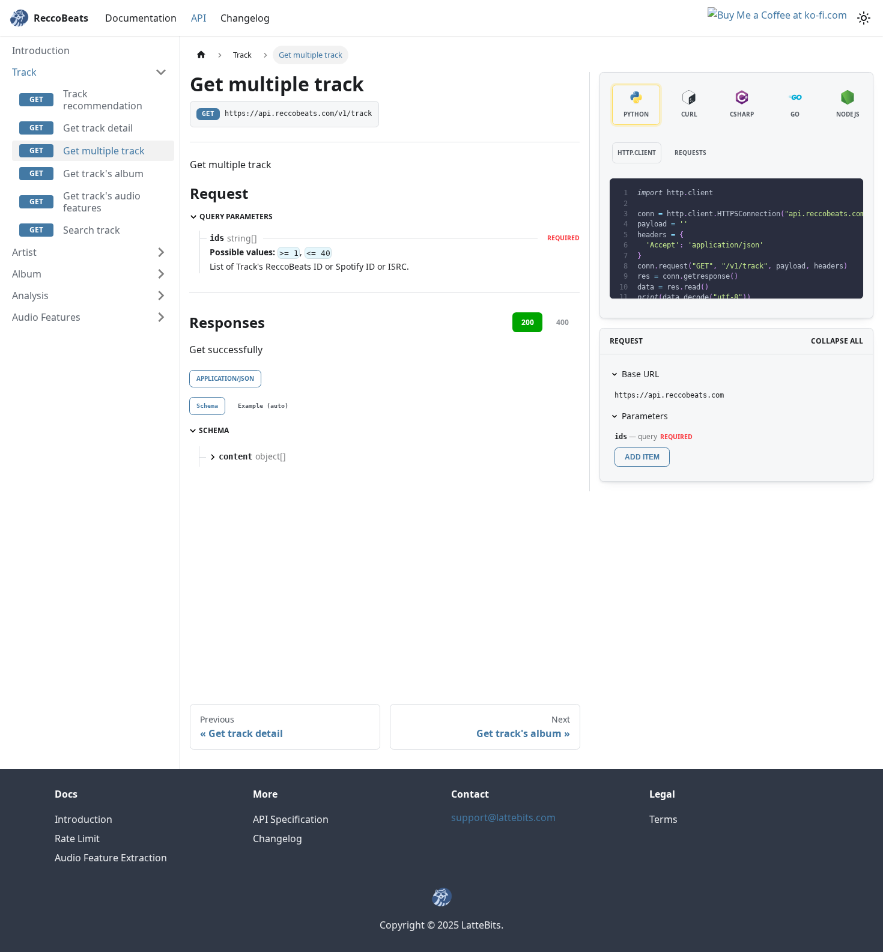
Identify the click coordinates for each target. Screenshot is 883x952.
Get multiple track (104, 150)
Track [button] (24, 72)
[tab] (207, 406)
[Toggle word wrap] (805, 193)
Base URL (640, 374)
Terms (663, 819)
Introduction (41, 50)
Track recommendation (102, 99)
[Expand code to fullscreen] (848, 193)
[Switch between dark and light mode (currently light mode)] (863, 18)
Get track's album (103, 173)
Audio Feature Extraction (111, 857)
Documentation (141, 18)
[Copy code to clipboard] (827, 193)
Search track (91, 230)
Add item (642, 457)
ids (620, 436)
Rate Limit (77, 838)
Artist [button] (24, 252)
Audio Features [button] (46, 317)
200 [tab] (527, 322)
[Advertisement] (531, 591)
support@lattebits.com (503, 817)
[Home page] (201, 55)
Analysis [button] (30, 295)
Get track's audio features (102, 201)
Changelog (245, 18)
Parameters (645, 416)
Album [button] (26, 273)
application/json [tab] (225, 378)
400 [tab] (562, 322)
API (198, 18)
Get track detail (98, 128)
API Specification (291, 819)
